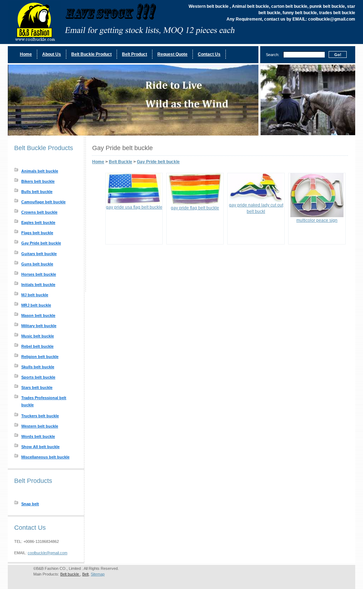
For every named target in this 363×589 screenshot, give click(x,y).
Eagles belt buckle (38, 222)
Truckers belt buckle (40, 416)
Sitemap (98, 574)
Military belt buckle (38, 326)
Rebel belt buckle (37, 346)
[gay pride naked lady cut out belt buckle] (256, 200)
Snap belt (30, 504)
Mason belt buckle (38, 315)
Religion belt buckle (39, 356)
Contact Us (209, 54)
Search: (272, 55)
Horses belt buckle (38, 274)
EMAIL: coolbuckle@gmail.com (323, 19)
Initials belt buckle (38, 284)
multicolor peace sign (316, 220)
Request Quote (172, 54)
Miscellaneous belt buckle (45, 457)
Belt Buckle (120, 161)
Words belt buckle (38, 436)
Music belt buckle (37, 336)
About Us (51, 54)
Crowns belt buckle (39, 212)
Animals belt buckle (39, 171)
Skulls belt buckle (37, 367)
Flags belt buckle (37, 233)
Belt (85, 574)
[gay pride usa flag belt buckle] (134, 202)
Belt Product (134, 54)
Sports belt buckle (38, 377)
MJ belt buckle (34, 295)
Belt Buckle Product (91, 54)
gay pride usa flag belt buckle (134, 207)
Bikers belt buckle (38, 181)
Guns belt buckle (37, 264)
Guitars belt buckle (39, 254)
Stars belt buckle (36, 387)
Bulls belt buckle (36, 191)
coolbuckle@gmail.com (47, 553)
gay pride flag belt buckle (195, 207)
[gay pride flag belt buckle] (195, 203)
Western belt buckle (39, 426)
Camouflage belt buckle (43, 202)
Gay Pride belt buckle (41, 243)
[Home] (123, 40)
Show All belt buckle (40, 447)
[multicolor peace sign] (317, 215)
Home (26, 54)
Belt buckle (70, 574)
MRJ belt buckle (36, 305)
